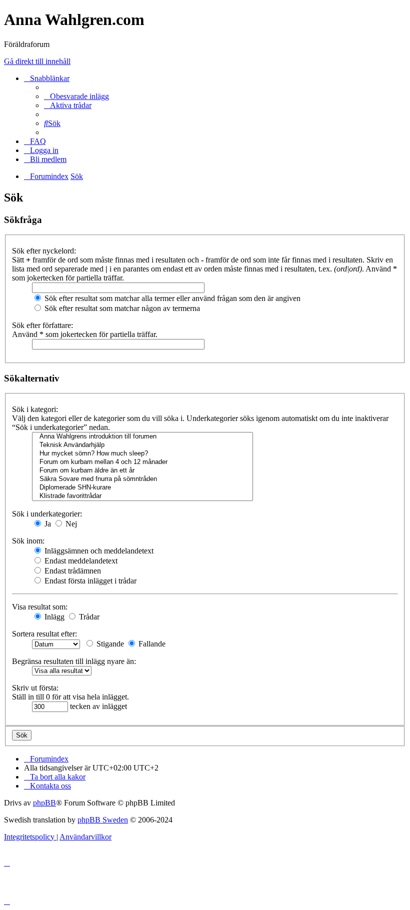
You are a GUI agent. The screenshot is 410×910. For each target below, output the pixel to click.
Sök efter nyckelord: (44, 250)
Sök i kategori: (35, 409)
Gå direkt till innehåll (37, 61)
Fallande (151, 644)
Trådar (88, 616)
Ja (46, 524)
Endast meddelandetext (80, 560)
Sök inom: (28, 540)
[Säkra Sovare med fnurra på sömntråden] (142, 479)
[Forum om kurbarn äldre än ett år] (142, 470)
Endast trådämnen (71, 570)
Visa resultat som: (40, 606)
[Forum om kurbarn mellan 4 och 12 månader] (142, 462)
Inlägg (53, 616)
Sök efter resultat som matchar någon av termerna (121, 308)
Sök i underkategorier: (47, 514)
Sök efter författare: (42, 325)
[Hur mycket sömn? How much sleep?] (142, 454)
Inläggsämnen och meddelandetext (98, 550)
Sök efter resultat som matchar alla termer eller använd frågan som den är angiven (171, 298)
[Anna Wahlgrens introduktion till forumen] (142, 436)
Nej (70, 524)
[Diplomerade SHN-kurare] (142, 488)
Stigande (109, 644)
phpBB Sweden (103, 820)
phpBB (44, 802)
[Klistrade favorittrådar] (142, 496)
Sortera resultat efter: (44, 634)
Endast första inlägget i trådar (89, 580)
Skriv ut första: (35, 688)
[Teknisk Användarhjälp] (142, 445)
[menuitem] (76, 96)
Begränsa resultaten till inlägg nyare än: (74, 661)
